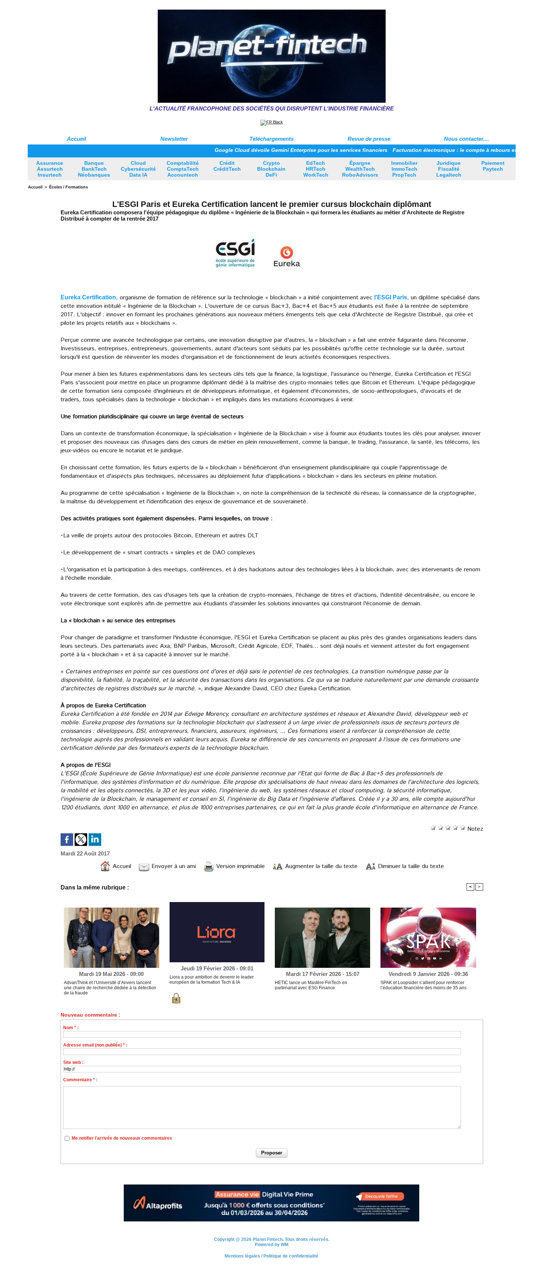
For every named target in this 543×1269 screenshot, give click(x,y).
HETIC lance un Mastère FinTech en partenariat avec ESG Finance (311, 985)
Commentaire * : (80, 1079)
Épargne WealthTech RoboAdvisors (360, 169)
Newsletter (174, 139)
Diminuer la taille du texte (410, 866)
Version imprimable (239, 866)
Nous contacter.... (466, 139)
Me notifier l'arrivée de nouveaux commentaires (122, 1138)
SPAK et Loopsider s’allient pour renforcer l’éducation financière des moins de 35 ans (423, 985)
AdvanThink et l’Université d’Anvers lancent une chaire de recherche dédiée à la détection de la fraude (110, 988)
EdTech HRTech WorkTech (315, 169)
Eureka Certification (88, 297)
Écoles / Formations (68, 187)
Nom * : (71, 1027)
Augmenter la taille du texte (320, 866)
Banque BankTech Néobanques (94, 169)
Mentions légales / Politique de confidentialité (271, 1252)
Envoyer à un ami (173, 866)
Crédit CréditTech (227, 166)
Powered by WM (271, 1240)
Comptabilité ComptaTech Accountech (183, 169)
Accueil (76, 139)
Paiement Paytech (493, 166)
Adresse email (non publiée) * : (95, 1045)
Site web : (73, 1062)
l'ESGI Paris (390, 297)
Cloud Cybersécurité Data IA (138, 169)
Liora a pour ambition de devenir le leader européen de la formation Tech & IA (212, 979)
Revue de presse (369, 139)
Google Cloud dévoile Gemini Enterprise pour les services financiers (273, 150)
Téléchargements (271, 139)
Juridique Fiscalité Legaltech (448, 169)
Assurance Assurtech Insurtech (49, 169)
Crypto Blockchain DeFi (271, 169)
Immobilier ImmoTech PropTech (404, 169)
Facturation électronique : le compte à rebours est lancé (436, 150)
